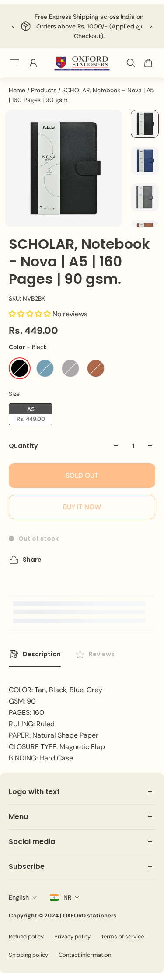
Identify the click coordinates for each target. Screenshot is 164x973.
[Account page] (33, 63)
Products (44, 90)
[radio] (20, 368)
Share (32, 559)
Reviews (102, 654)
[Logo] (82, 63)
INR (66, 897)
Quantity (23, 445)
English (19, 897)
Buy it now (82, 507)
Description (42, 654)
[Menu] (15, 63)
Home (18, 90)
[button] (30, 313)
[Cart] (148, 63)
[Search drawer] (131, 63)
